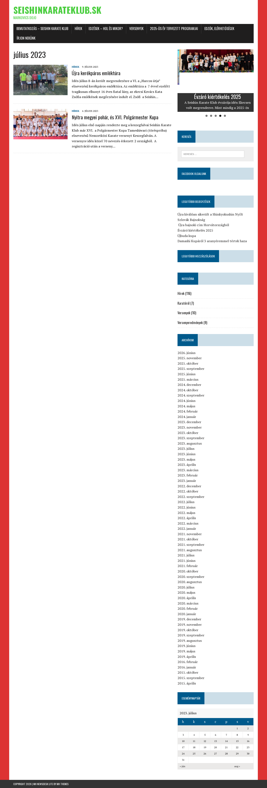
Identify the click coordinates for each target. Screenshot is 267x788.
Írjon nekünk (26, 38)
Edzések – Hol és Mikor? (106, 28)
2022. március (188, 523)
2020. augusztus (190, 582)
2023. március (188, 470)
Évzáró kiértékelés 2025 (195, 230)
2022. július (186, 502)
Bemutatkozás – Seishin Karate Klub (42, 28)
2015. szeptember (191, 678)
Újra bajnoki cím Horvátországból (203, 225)
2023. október (188, 432)
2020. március (188, 603)
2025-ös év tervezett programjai (174, 28)
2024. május (186, 406)
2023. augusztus (190, 443)
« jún (182, 766)
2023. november (190, 427)
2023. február (188, 475)
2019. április (187, 656)
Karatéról (184, 303)
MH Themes (63, 784)
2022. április (187, 518)
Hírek (78, 28)
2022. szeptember (191, 496)
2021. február (188, 566)
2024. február (188, 411)
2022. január (187, 528)
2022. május (186, 512)
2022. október (188, 491)
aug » (237, 766)
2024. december (189, 384)
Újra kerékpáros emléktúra (96, 73)
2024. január (187, 416)
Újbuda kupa (187, 235)
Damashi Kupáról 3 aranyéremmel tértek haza (212, 241)
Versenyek (136, 28)
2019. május (186, 651)
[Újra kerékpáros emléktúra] (40, 92)
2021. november (190, 534)
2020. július (186, 587)
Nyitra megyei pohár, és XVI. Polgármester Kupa (115, 117)
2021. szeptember (191, 544)
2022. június (186, 507)
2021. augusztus (190, 550)
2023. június (186, 454)
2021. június (186, 560)
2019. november (190, 624)
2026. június (186, 352)
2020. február (188, 608)
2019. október (188, 630)
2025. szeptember (191, 368)
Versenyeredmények (190, 322)
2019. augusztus (190, 640)
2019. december (189, 619)
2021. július (186, 555)
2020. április (187, 598)
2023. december (189, 422)
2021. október (188, 539)
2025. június (186, 374)
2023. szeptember (191, 438)
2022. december (189, 486)
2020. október (188, 571)
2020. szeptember (191, 576)
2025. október (188, 363)
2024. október (188, 390)
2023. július (186, 448)
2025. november (190, 358)
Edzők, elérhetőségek (219, 28)
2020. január (187, 614)
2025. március (188, 379)
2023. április (187, 464)
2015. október (188, 672)
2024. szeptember (191, 395)
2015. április (187, 683)
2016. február (188, 662)
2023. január (187, 480)
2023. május (186, 459)
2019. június (186, 645)
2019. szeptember (191, 635)
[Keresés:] (212, 153)
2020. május (186, 592)
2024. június (186, 400)
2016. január (187, 667)
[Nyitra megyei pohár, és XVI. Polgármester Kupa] (40, 136)
